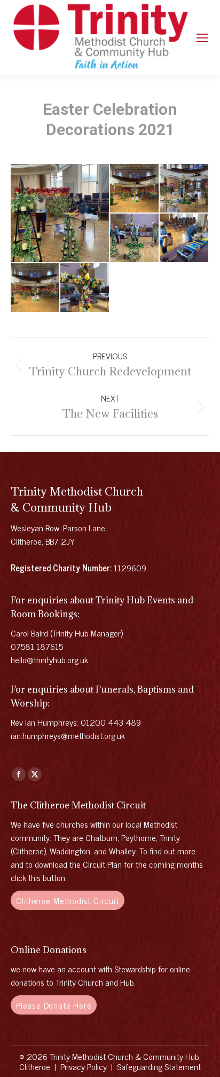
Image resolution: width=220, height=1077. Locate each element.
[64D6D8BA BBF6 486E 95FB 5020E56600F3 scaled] (60, 213)
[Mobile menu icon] (202, 38)
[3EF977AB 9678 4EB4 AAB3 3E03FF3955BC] (85, 288)
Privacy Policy (83, 1066)
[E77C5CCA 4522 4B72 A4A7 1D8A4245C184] (184, 238)
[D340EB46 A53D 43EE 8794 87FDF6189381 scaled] (184, 189)
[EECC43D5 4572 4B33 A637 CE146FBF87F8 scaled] (35, 288)
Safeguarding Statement (159, 1066)
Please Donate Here (53, 1005)
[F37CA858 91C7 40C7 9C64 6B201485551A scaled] (135, 238)
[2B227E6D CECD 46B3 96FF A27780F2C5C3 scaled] (135, 189)
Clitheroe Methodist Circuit (67, 900)
